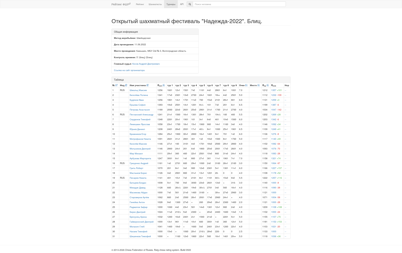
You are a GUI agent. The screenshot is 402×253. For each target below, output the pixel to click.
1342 (275, 119)
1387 (275, 104)
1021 (275, 226)
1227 (276, 168)
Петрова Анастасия (140, 109)
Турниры (170, 4)
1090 (275, 187)
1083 (275, 153)
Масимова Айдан (138, 192)
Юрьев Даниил (137, 129)
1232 (276, 94)
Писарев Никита (138, 177)
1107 (276, 216)
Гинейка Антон (137, 202)
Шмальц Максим (138, 90)
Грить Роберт (136, 168)
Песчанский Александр (141, 114)
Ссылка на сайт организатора (129, 70)
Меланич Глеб (137, 226)
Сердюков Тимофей (140, 119)
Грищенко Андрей (139, 163)
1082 (275, 143)
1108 (276, 207)
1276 (275, 133)
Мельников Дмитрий (140, 148)
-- (285, 90)
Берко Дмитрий (137, 211)
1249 (276, 129)
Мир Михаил (136, 153)
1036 (276, 236)
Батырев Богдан (138, 182)
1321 (276, 158)
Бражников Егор (138, 133)
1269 (276, 114)
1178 (276, 172)
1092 (276, 124)
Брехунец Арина (138, 216)
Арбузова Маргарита (140, 158)
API (182, 4)
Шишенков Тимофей (140, 236)
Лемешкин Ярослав (140, 124)
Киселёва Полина (139, 94)
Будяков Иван (137, 99)
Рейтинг (140, 4)
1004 (275, 197)
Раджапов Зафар (138, 207)
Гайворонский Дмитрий (142, 221)
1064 (275, 163)
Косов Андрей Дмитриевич (146, 63)
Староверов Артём (139, 197)
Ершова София (138, 104)
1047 (276, 109)
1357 (276, 90)
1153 (276, 221)
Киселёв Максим (138, 143)
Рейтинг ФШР (120, 4)
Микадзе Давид (137, 187)
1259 (275, 99)
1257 (276, 177)
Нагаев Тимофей (138, 231)
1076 (275, 148)
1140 (276, 138)
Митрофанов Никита (140, 138)
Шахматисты (155, 4)
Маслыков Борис (138, 172)
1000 (275, 182)
